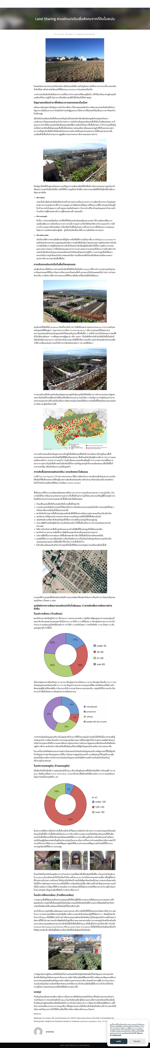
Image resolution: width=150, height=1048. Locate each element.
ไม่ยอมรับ (137, 1041)
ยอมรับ (118, 1041)
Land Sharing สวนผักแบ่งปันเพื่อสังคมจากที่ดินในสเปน (75, 18)
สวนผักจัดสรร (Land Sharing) (86, 34)
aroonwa (70, 34)
